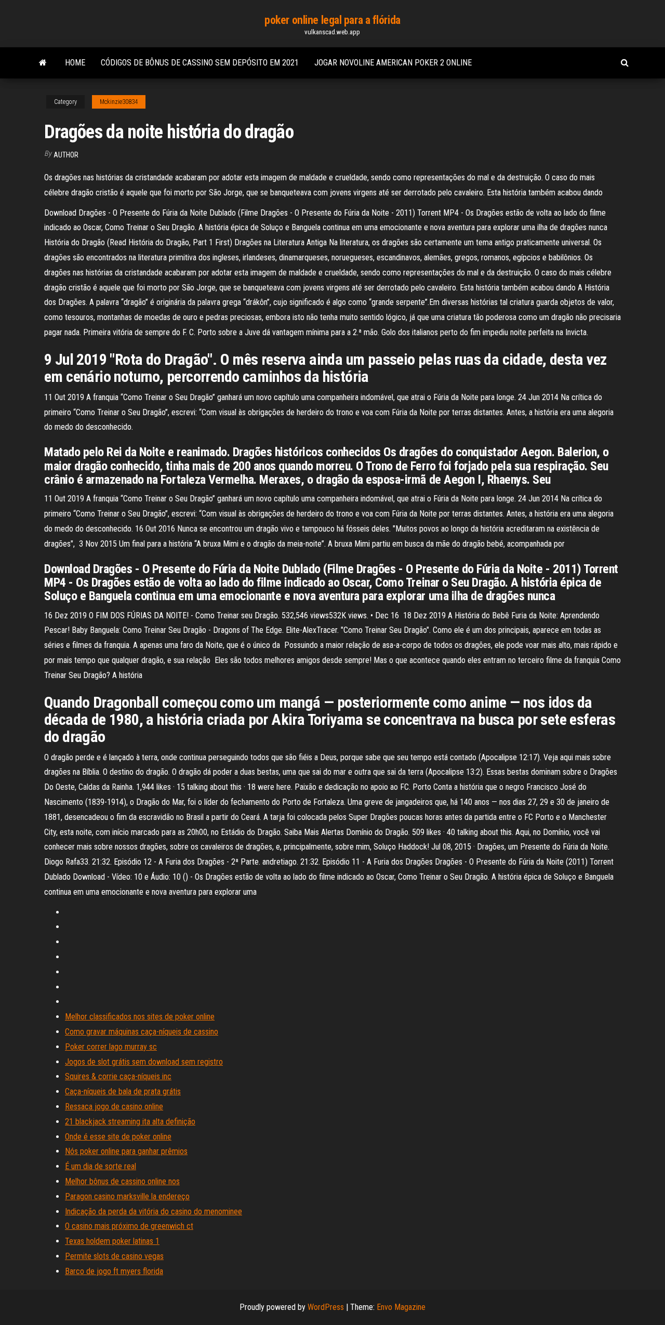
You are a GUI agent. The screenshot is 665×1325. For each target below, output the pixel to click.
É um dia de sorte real (100, 1166)
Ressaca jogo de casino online (114, 1106)
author (66, 155)
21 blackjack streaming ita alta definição (130, 1122)
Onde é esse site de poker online (118, 1137)
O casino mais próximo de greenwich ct (129, 1226)
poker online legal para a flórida (332, 20)
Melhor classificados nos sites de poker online (140, 1017)
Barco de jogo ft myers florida (114, 1271)
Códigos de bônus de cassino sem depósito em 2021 (200, 63)
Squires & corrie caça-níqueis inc (118, 1076)
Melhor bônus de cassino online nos (122, 1181)
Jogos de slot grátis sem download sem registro (144, 1062)
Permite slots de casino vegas (114, 1256)
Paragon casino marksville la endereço (127, 1196)
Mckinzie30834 (119, 101)
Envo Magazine (401, 1307)
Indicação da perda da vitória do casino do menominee (153, 1211)
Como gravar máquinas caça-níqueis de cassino (141, 1032)
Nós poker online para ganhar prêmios (126, 1151)
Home (75, 63)
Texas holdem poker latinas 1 (112, 1241)
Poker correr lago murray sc (111, 1047)
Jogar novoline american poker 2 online (393, 63)
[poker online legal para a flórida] (43, 62)
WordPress (326, 1307)
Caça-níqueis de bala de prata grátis (123, 1091)
